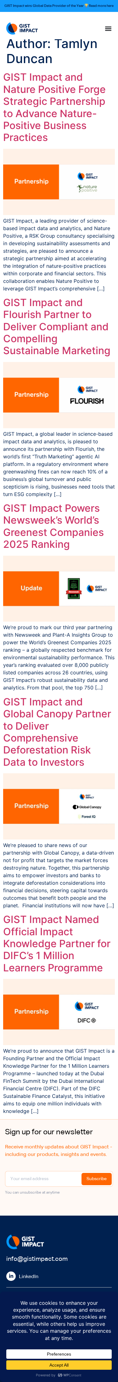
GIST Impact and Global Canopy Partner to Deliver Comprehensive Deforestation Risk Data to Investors (57, 732)
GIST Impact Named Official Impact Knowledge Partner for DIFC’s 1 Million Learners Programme (56, 943)
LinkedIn (28, 1276)
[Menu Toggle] (108, 28)
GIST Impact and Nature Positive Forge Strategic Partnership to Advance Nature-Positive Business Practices (54, 107)
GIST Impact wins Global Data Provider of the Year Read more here (59, 6)
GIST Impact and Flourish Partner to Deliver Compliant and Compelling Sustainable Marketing (56, 326)
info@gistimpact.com (37, 1259)
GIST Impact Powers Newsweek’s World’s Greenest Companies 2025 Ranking (53, 526)
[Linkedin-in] (11, 1276)
